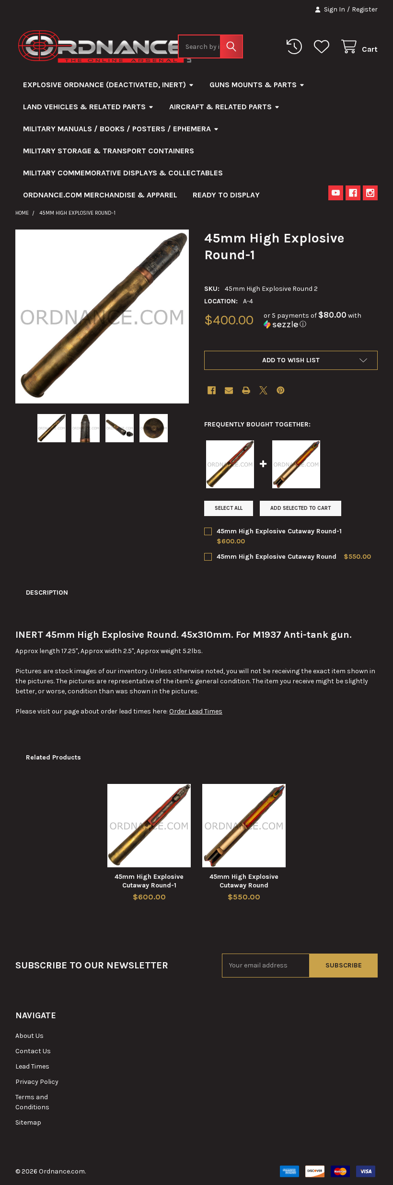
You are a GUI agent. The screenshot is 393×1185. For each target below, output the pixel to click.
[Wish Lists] (323, 46)
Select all (229, 508)
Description (47, 592)
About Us (29, 1036)
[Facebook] (353, 192)
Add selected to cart (300, 508)
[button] (321, 320)
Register (365, 9)
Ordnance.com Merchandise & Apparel (100, 194)
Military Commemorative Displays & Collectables (123, 172)
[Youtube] (335, 192)
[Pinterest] (280, 390)
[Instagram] (370, 192)
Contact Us (33, 1051)
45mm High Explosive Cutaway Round (276, 556)
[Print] (246, 390)
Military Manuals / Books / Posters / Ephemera (117, 128)
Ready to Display (226, 194)
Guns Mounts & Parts (253, 84)
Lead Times (32, 1066)
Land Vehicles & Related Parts (84, 106)
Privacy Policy (36, 1082)
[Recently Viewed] (296, 46)
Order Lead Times (195, 711)
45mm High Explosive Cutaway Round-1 (279, 531)
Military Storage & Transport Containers (108, 150)
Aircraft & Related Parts (220, 106)
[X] (263, 390)
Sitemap (28, 1122)
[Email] (228, 390)
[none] (102, 316)
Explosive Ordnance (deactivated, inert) (104, 84)
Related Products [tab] (53, 757)
